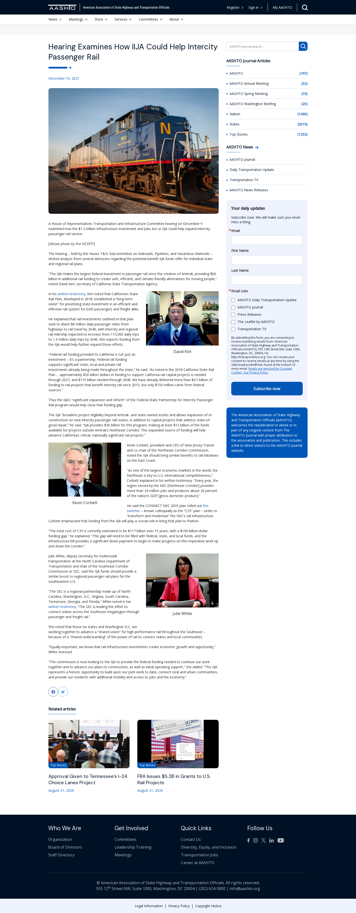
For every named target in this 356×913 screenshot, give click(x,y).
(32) (305, 83)
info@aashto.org (245, 888)
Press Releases (249, 314)
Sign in (253, 7)
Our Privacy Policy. (256, 372)
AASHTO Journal (242, 159)
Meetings (76, 19)
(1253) (303, 134)
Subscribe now (267, 388)
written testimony (71, 294)
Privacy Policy (179, 906)
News (52, 19)
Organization (60, 839)
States (235, 124)
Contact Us (191, 839)
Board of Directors (65, 847)
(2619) (303, 124)
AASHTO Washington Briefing (253, 103)
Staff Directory (61, 855)
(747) (304, 73)
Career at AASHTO (197, 862)
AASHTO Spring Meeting (249, 93)
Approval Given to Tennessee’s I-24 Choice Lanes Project (87, 779)
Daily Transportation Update (252, 169)
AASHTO (236, 73)
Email (235, 230)
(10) (305, 93)
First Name (240, 250)
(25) (305, 103)
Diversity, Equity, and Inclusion (208, 847)
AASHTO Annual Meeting (249, 83)
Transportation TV (244, 179)
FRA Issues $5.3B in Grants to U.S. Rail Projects (174, 779)
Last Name (240, 270)
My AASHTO (282, 7)
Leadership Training (133, 847)
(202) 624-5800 (212, 888)
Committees (148, 19)
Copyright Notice (208, 906)
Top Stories (239, 134)
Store (99, 19)
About (174, 19)
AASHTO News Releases (249, 190)
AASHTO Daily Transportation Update (267, 300)
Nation (235, 114)
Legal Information (149, 906)
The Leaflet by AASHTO (256, 322)
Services (121, 19)
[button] (255, 7)
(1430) (303, 114)
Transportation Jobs (199, 855)
